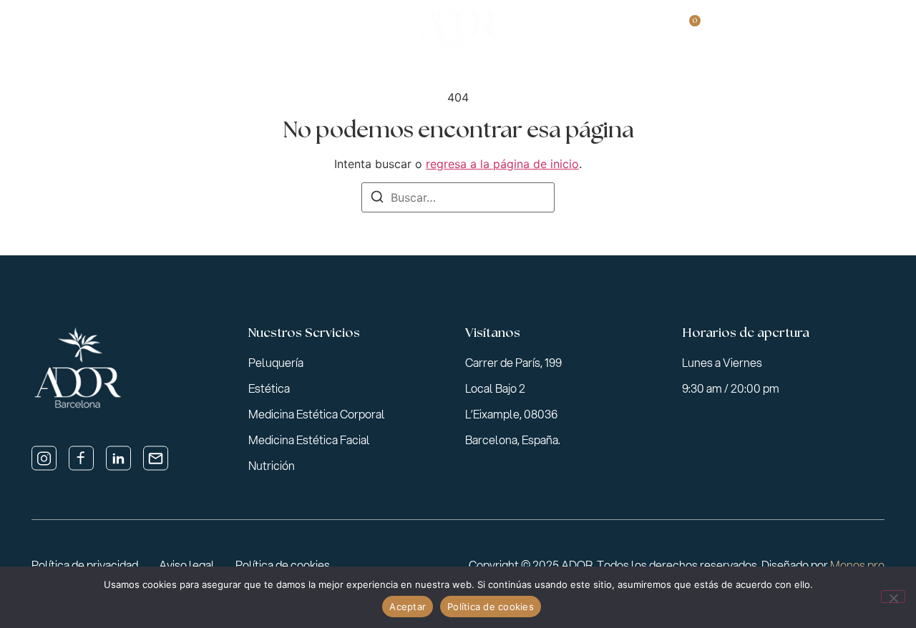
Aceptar (407, 606)
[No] (893, 596)
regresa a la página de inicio (502, 164)
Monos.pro (857, 564)
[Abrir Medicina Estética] (327, 28)
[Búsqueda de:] (458, 197)
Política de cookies (490, 606)
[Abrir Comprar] (642, 28)
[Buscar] (377, 199)
